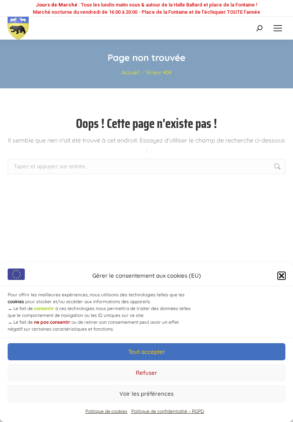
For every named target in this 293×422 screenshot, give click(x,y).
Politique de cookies (106, 411)
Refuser (146, 372)
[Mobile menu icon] (277, 28)
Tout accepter (146, 351)
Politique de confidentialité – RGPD (167, 411)
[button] (281, 276)
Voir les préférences (146, 393)
